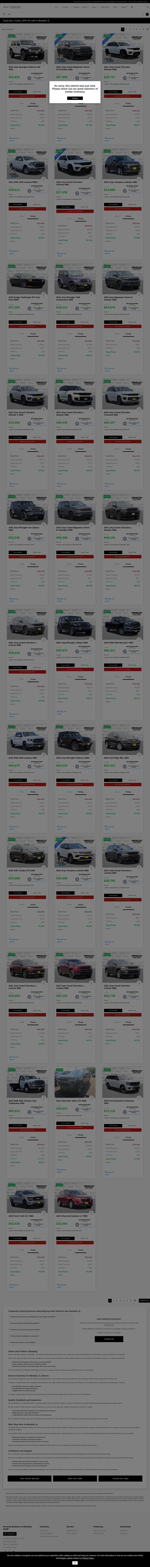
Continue (75, 98)
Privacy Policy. (88, 1558)
